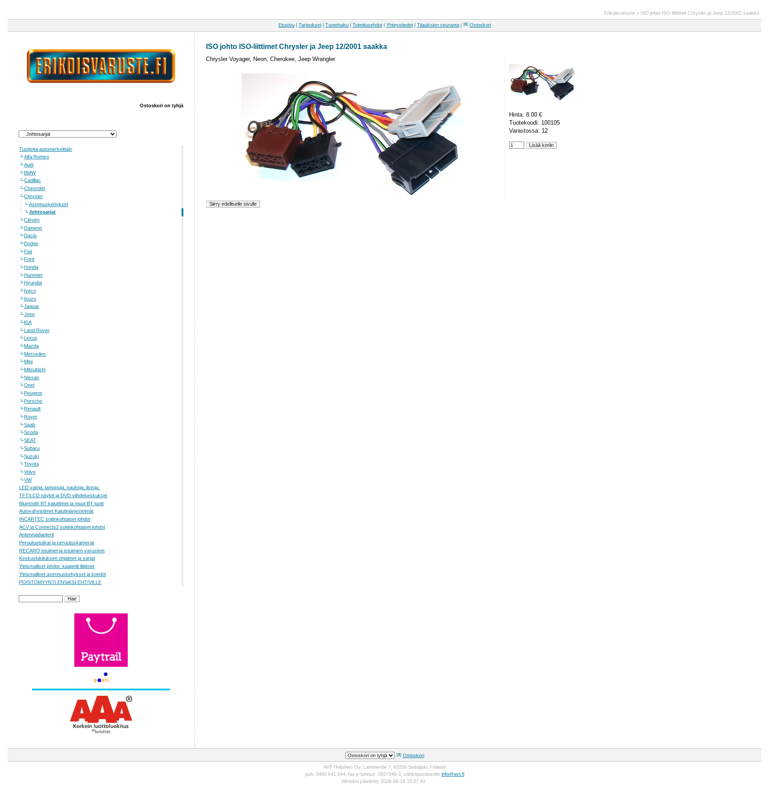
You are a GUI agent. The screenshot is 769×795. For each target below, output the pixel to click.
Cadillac (32, 180)
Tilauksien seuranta (438, 25)
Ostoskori (480, 25)
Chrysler (33, 196)
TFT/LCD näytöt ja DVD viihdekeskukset (63, 495)
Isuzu (30, 298)
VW (28, 480)
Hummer (33, 275)
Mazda (31, 346)
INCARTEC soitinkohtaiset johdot (54, 519)
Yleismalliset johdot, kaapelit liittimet (56, 566)
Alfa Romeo (36, 156)
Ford (29, 259)
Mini (28, 361)
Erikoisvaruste (619, 13)
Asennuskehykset (48, 204)
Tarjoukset (310, 25)
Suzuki (31, 456)
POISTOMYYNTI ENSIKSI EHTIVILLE (60, 582)
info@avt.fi (452, 774)
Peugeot (33, 393)
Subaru (32, 448)
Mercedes (35, 354)
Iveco (30, 290)
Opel (29, 385)
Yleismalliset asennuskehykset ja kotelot (62, 574)
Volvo (30, 472)
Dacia (30, 235)
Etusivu (287, 25)
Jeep (29, 314)
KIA (28, 322)
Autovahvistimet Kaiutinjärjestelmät (56, 511)
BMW (30, 172)
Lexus (30, 338)
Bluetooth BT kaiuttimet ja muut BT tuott (61, 503)
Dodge (31, 243)
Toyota (31, 463)
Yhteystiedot (399, 25)
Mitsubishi (34, 369)
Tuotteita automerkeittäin (45, 149)
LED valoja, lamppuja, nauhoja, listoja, (59, 487)
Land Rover (36, 330)
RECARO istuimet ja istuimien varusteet (62, 550)
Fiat (28, 251)
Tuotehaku (336, 25)
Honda (31, 267)
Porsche (33, 401)
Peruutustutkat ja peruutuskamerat (56, 542)
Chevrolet (34, 188)
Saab (29, 424)
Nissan (31, 377)
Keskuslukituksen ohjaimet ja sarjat (57, 558)
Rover (30, 416)
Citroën (32, 220)
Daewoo (33, 228)
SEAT (30, 440)
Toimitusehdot (367, 25)
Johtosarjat (42, 212)
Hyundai (33, 282)
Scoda (31, 432)
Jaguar (31, 306)
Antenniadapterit (36, 534)
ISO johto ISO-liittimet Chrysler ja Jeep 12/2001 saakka (699, 13)
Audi (28, 164)
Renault (32, 408)
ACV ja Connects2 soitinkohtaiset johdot (62, 527)
